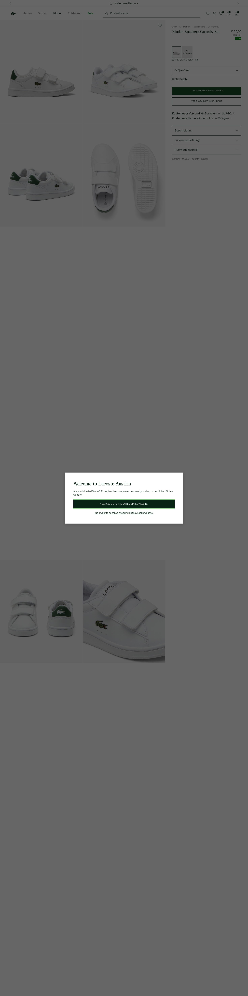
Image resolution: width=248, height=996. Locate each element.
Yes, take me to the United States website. (124, 504)
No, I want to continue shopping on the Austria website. (124, 513)
